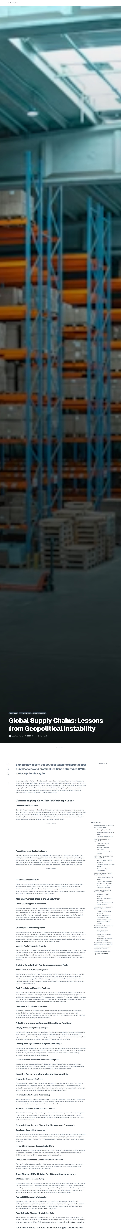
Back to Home (14, 3)
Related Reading (102, 954)
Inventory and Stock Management (103, 848)
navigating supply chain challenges (36, 1055)
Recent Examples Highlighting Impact (105, 833)
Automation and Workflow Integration (104, 861)
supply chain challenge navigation (72, 1222)
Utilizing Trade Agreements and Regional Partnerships (104, 882)
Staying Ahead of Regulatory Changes (105, 878)
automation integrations (48, 1208)
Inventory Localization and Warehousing (104, 899)
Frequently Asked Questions (102, 951)
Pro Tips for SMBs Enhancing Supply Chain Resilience (102, 948)
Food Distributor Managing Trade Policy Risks (104, 939)
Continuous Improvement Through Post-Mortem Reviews (104, 921)
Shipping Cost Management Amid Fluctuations (105, 903)
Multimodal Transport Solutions (103, 895)
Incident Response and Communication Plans (103, 916)
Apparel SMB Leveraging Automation (104, 935)
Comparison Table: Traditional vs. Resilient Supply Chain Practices (103, 943)
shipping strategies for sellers (61, 917)
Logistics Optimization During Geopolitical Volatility (102, 891)
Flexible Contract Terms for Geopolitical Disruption (104, 886)
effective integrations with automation (29, 941)
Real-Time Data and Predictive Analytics (105, 865)
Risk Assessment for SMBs (105, 836)
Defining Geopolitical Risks (104, 830)
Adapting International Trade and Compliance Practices (103, 874)
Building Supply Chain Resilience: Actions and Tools (103, 857)
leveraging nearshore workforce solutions (68, 955)
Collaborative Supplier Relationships (103, 869)
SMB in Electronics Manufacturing (102, 931)
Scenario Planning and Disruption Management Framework (103, 908)
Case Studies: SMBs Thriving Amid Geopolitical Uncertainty (103, 926)
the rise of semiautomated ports (55, 1090)
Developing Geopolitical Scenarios (104, 912)
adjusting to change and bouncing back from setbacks (48, 1002)
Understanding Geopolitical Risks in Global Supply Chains (104, 826)
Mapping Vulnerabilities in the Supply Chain (102, 840)
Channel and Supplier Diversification (103, 844)
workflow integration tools (37, 981)
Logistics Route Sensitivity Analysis (104, 852)
